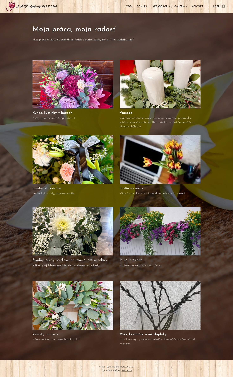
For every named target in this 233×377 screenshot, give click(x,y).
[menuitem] (129, 6)
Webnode (127, 370)
